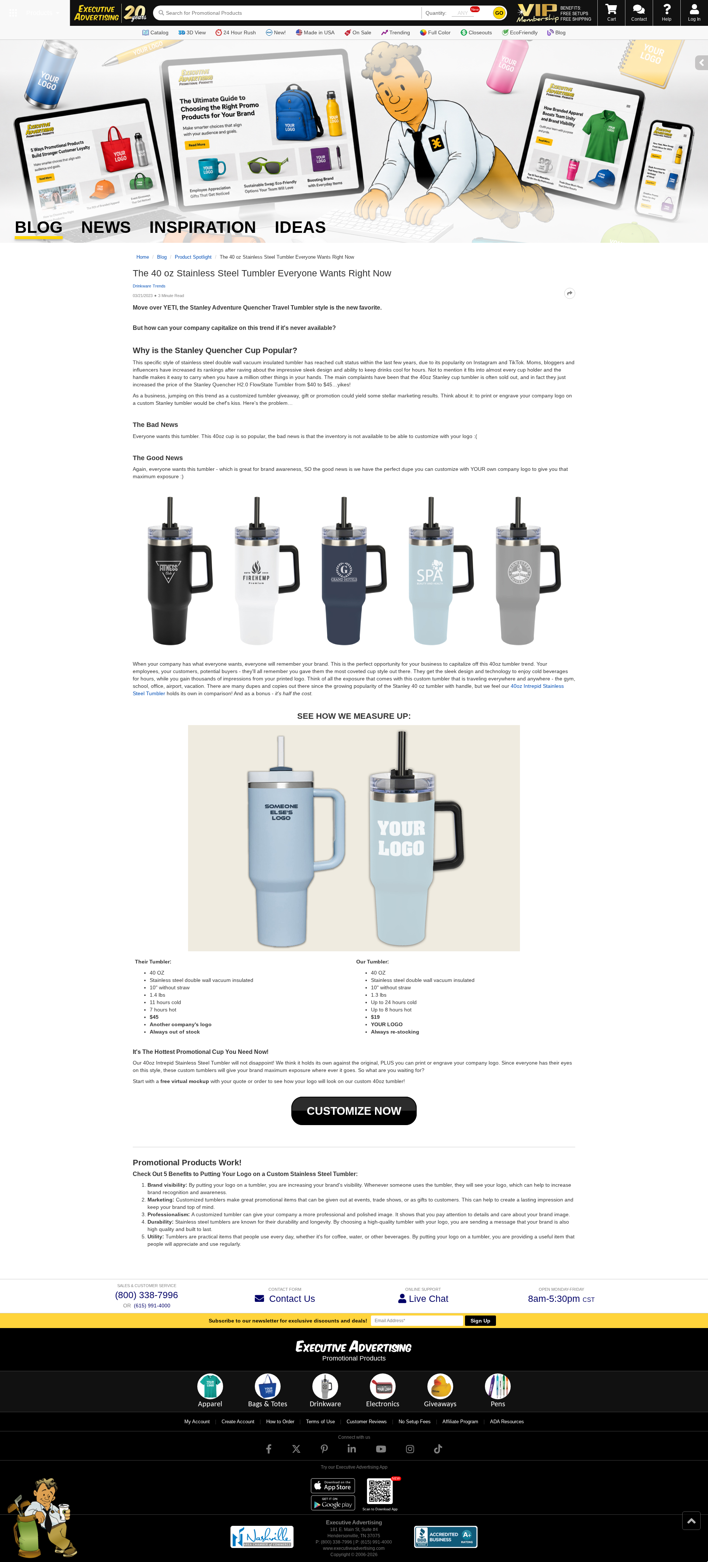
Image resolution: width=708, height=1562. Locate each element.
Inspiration (202, 227)
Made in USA (319, 32)
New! (280, 32)
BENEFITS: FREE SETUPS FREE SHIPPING (575, 13)
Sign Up (480, 1321)
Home (142, 257)
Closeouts (480, 32)
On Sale (362, 32)
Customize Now (354, 1111)
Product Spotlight (193, 257)
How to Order (280, 1421)
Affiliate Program (460, 1421)
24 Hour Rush (239, 32)
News (106, 227)
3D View (196, 32)
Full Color (439, 32)
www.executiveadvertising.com (354, 1548)
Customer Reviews (367, 1421)
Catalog (159, 32)
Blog (560, 32)
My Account (197, 1421)
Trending (399, 32)
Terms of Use (320, 1421)
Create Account (238, 1421)
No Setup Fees (415, 1421)
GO (499, 13)
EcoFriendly (524, 32)
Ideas (300, 227)
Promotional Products (354, 1358)
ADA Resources (507, 1421)
